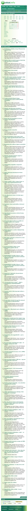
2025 (20, 18)
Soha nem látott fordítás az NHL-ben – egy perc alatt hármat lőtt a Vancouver (14, 360)
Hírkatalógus (4, 8)
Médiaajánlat (4, 509)
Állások (18, 6)
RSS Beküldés (4, 507)
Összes (5, 40)
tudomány (11, 41)
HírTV (6, 369)
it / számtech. (6, 41)
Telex (5, 405)
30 (12, 28)
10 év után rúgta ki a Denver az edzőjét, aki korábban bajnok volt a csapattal (13, 221)
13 (17, 24)
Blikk (5, 110)
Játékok (15, 6)
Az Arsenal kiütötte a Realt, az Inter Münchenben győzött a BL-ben (12, 247)
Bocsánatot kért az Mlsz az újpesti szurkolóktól (14, 144)
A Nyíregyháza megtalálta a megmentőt (13, 164)
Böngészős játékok (11, 8)
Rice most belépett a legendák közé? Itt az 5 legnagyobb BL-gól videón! (14, 419)
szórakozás (13, 42)
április (5, 26)
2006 (5, 16)
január (5, 22)
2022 (11, 18)
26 (16, 27)
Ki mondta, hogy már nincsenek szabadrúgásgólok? (11, 377)
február (5, 23)
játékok (19, 503)
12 (16, 24)
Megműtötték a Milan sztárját (10, 475)
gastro (5, 42)
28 (10, 28)
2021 (8, 18)
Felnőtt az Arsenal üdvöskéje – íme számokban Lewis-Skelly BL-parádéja (14, 383)
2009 (14, 16)
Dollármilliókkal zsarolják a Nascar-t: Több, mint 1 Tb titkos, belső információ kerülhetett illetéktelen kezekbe (14, 256)
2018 (20, 17)
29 (11, 28)
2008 (11, 16)
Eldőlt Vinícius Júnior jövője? (11, 70)
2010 (17, 16)
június (5, 28)
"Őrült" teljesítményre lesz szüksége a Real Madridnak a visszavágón (14, 392)
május (5, 27)
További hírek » (24, 497)
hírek (15, 503)
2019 (23, 17)
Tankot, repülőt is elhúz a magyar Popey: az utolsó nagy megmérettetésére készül (14, 182)
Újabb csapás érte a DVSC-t (10, 482)
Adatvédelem (11, 509)
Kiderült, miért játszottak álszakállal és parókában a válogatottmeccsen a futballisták (14, 109)
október (5, 33)
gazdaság (16, 40)
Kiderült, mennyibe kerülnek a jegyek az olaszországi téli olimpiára (13, 156)
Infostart (6, 62)
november (6, 35)
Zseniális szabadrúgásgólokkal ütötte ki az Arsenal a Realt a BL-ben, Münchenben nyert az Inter (14, 87)
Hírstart (16, 509)
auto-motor (21, 42)
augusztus (6, 31)
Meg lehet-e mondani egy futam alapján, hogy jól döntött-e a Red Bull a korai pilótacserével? (14, 319)
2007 (8, 16)
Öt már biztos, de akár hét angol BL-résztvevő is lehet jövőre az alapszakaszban (14, 301)
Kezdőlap (3, 6)
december (6, 36)
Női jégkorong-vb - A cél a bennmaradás (13, 368)
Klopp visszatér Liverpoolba (10, 129)
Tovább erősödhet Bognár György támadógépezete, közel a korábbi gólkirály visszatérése (13, 99)
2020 (5, 18)
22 (11, 27)
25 (15, 27)
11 (15, 24)
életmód (19, 41)
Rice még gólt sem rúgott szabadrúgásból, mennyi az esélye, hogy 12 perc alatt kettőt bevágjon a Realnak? (13, 403)
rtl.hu (5, 420)
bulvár (8, 42)
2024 (17, 18)
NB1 (5, 101)
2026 (23, 18)
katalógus (10, 503)
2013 (5, 17)
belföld (9, 40)
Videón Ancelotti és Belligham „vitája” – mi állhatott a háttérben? (13, 410)
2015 (11, 17)
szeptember (6, 32)
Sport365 (6, 71)
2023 (14, 18)
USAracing (6, 258)
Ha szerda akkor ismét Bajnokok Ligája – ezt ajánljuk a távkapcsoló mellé (14, 343)
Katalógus (11, 6)
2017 (17, 17)
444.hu (6, 80)
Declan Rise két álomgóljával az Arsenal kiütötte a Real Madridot (13, 119)
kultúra (15, 41)
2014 (8, 17)
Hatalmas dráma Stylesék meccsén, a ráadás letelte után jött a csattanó (14, 326)
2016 (14, 17)
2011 (20, 16)
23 (12, 27)
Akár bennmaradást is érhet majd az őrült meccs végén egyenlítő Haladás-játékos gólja (14, 137)
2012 (22, 16)
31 (10, 23)
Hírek (7, 6)
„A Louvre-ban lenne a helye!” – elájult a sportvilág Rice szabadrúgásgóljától (13, 283)
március (5, 24)
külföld (12, 40)
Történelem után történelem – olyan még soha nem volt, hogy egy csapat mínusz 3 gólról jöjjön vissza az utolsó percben (14, 451)
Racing (6, 267)
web (5, 503)
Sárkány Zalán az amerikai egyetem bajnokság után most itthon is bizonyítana (14, 61)
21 (10, 27)
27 (17, 27)
